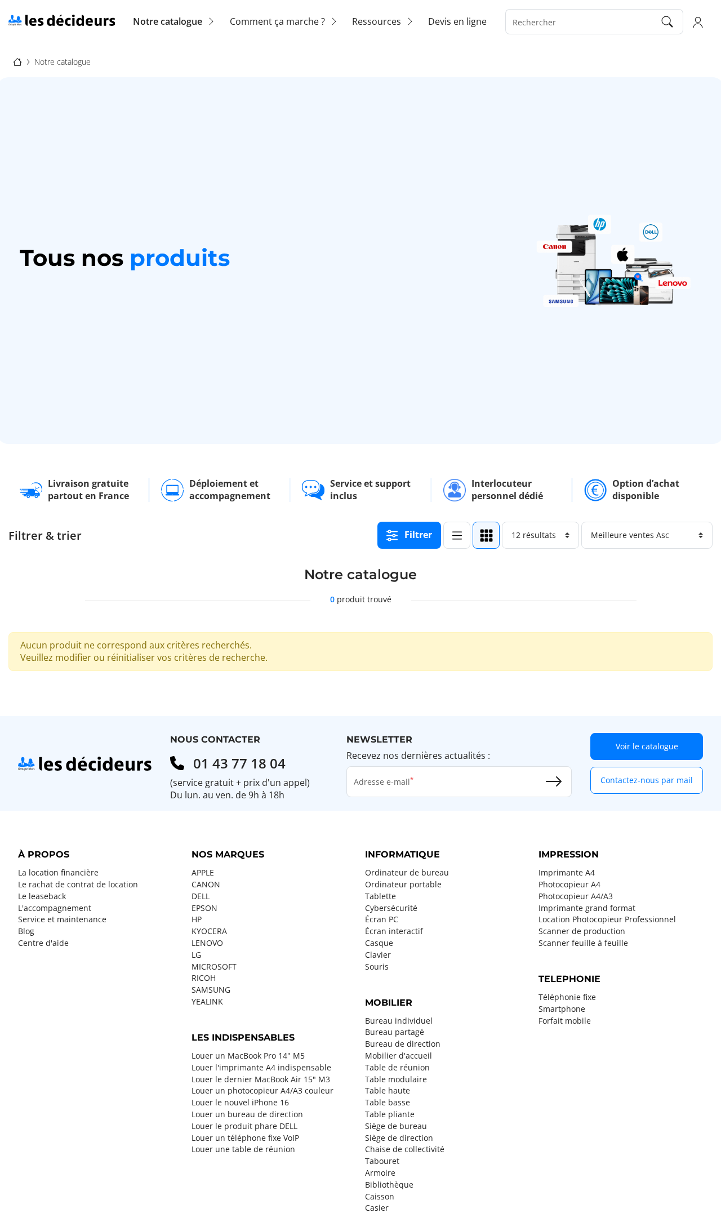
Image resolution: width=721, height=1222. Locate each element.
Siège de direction (399, 1138)
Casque (379, 943)
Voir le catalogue (647, 746)
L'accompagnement (54, 908)
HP (197, 919)
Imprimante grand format (586, 908)
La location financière (58, 872)
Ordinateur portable (403, 884)
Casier (377, 1207)
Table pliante (390, 1114)
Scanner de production (581, 931)
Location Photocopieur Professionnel (607, 919)
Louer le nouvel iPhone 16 (240, 1102)
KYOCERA (209, 931)
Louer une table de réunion (243, 1149)
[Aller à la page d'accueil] (61, 20)
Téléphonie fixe (567, 997)
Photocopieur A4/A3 (575, 896)
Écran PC (381, 919)
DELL (201, 896)
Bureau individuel (399, 1020)
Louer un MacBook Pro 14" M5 (248, 1055)
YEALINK (207, 1001)
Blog (26, 931)
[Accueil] (17, 62)
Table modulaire (396, 1079)
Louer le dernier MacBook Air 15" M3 (261, 1079)
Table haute (387, 1090)
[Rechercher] (667, 21)
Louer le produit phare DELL (244, 1126)
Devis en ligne (457, 21)
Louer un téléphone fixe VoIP (245, 1138)
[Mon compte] (698, 22)
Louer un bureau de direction (247, 1114)
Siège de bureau (396, 1126)
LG (196, 954)
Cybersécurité (391, 908)
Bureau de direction (402, 1043)
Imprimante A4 (566, 872)
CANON (206, 884)
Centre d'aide (43, 943)
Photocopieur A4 (569, 884)
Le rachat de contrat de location (78, 884)
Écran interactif (394, 931)
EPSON (204, 908)
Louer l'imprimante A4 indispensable (261, 1067)
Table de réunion (397, 1067)
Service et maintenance (62, 919)
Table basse (387, 1102)
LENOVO (207, 943)
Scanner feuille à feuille (583, 943)
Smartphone (561, 1009)
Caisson (379, 1196)
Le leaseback (42, 896)
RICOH (204, 978)
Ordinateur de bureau (407, 872)
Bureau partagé (394, 1032)
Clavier (378, 954)
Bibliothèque (389, 1184)
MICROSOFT (214, 966)
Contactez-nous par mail (646, 780)
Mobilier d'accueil (398, 1055)
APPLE (203, 872)
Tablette (380, 896)
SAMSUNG (211, 989)
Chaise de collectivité (404, 1149)
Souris (377, 966)
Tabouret (382, 1161)
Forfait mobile (564, 1020)
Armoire (380, 1172)
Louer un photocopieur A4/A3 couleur (262, 1090)
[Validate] (553, 781)
